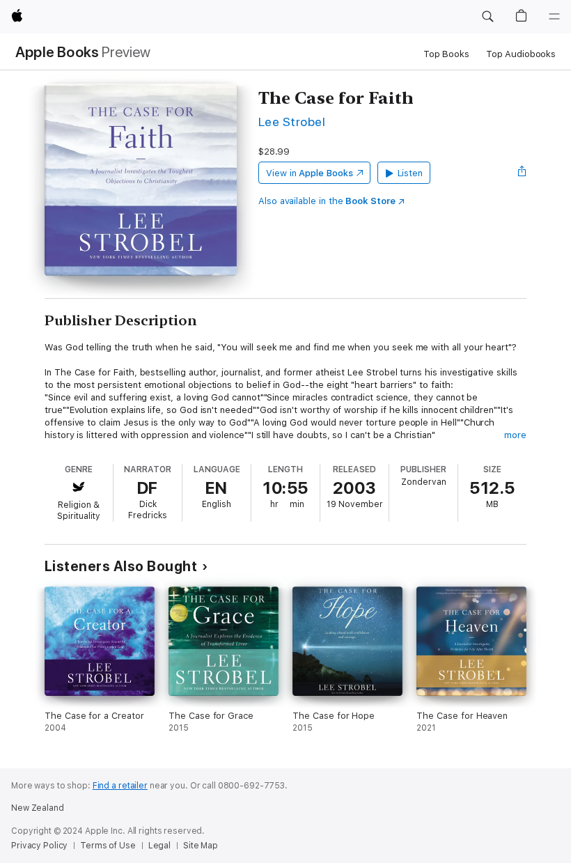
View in (309, 173)
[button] (487, 16)
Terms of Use (108, 845)
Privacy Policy (39, 845)
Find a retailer (120, 786)
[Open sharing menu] (522, 172)
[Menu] (554, 16)
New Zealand (37, 808)
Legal (159, 845)
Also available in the (327, 201)
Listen (410, 173)
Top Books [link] (446, 54)
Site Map (200, 845)
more (515, 435)
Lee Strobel (291, 121)
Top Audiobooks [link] (521, 54)
